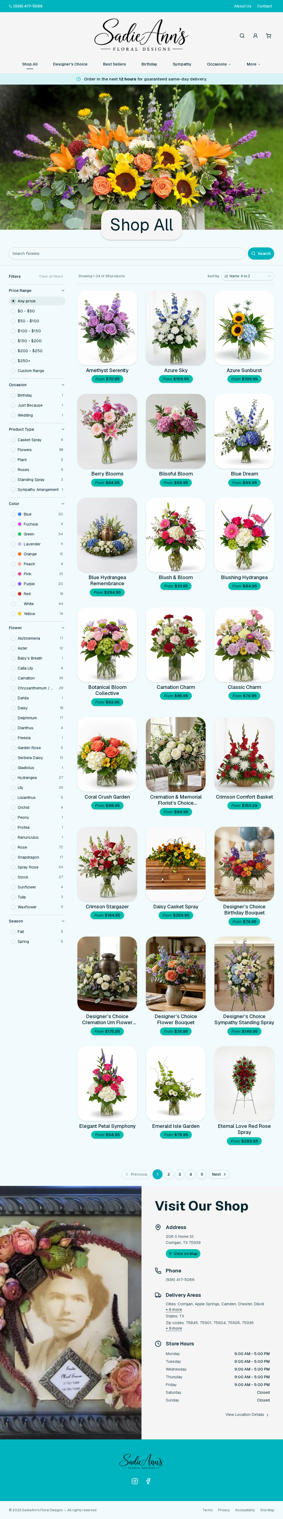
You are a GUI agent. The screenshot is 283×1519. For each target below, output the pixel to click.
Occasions (217, 64)
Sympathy (182, 64)
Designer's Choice (70, 64)
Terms (208, 1510)
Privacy (224, 1510)
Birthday (149, 64)
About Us (242, 6)
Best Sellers (114, 64)
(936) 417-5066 (28, 6)
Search (264, 253)
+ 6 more (174, 1309)
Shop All (30, 64)
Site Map (267, 1510)
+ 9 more (174, 1328)
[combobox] (248, 276)
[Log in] (255, 35)
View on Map (186, 1253)
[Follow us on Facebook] (148, 1481)
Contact (264, 6)
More (251, 64)
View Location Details (245, 1414)
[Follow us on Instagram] (135, 1481)
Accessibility (245, 1510)
